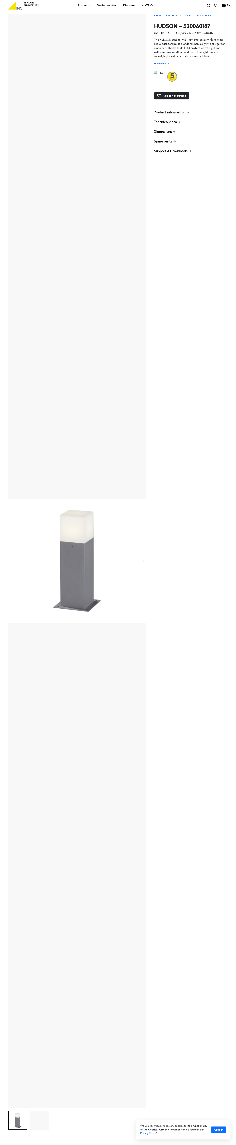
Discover (129, 5)
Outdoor (185, 15)
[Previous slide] (11, 561)
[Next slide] (143, 561)
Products (84, 5)
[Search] (209, 5)
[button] (17, 1120)
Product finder (164, 15)
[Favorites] (216, 5)
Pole (208, 15)
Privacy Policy (147, 1133)
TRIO (198, 15)
